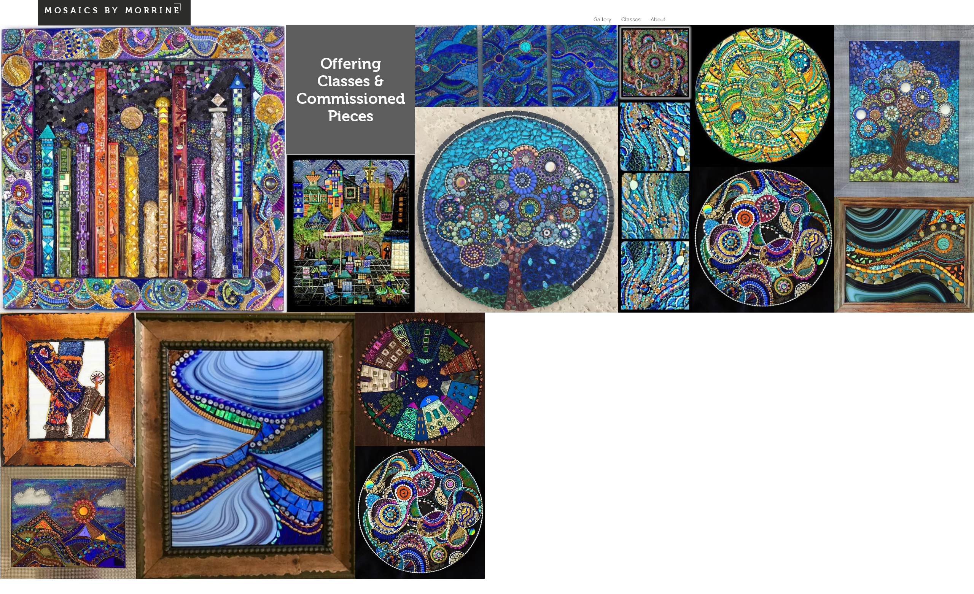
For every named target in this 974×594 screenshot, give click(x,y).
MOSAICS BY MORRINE (113, 10)
